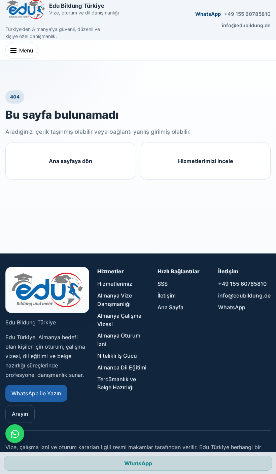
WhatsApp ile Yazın (36, 393)
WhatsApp (208, 14)
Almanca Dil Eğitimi (121, 367)
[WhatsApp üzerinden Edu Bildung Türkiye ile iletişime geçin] (14, 433)
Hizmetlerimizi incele (205, 161)
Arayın (20, 413)
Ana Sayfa (170, 307)
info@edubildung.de (246, 26)
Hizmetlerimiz (114, 283)
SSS (163, 283)
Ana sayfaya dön (70, 161)
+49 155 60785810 (247, 14)
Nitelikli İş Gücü (117, 355)
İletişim (167, 295)
